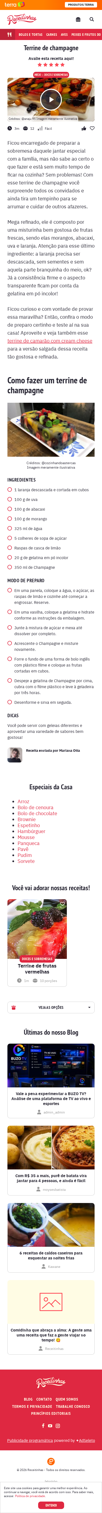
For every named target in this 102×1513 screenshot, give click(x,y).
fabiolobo (51, 1481)
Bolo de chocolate (37, 813)
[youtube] (50, 1425)
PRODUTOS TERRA (81, 4)
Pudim (25, 854)
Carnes (51, 34)
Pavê (23, 849)
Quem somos (67, 1399)
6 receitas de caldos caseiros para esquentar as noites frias (51, 1255)
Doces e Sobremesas (56, 75)
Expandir (88, 1007)
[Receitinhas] (22, 19)
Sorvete (26, 860)
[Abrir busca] (92, 19)
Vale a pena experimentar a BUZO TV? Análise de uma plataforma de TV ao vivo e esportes (51, 1098)
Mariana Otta (69, 750)
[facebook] (43, 1426)
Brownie (27, 819)
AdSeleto (87, 1440)
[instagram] (58, 1426)
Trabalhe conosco (73, 1406)
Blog (28, 1399)
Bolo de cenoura (35, 807)
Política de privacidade (30, 1496)
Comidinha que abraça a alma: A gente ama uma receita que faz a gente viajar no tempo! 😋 (51, 1335)
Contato (44, 1399)
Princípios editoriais (51, 1413)
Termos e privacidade (32, 1406)
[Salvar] (62, 904)
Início (37, 75)
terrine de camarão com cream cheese (49, 340)
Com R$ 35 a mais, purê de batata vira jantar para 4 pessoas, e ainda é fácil (51, 1178)
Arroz (23, 801)
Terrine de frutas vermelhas (37, 969)
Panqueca (29, 843)
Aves (64, 34)
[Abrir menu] (78, 19)
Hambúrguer (31, 831)
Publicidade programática (30, 1440)
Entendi (51, 1505)
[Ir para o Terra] (15, 5)
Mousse (26, 837)
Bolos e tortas (31, 34)
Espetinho (29, 825)
